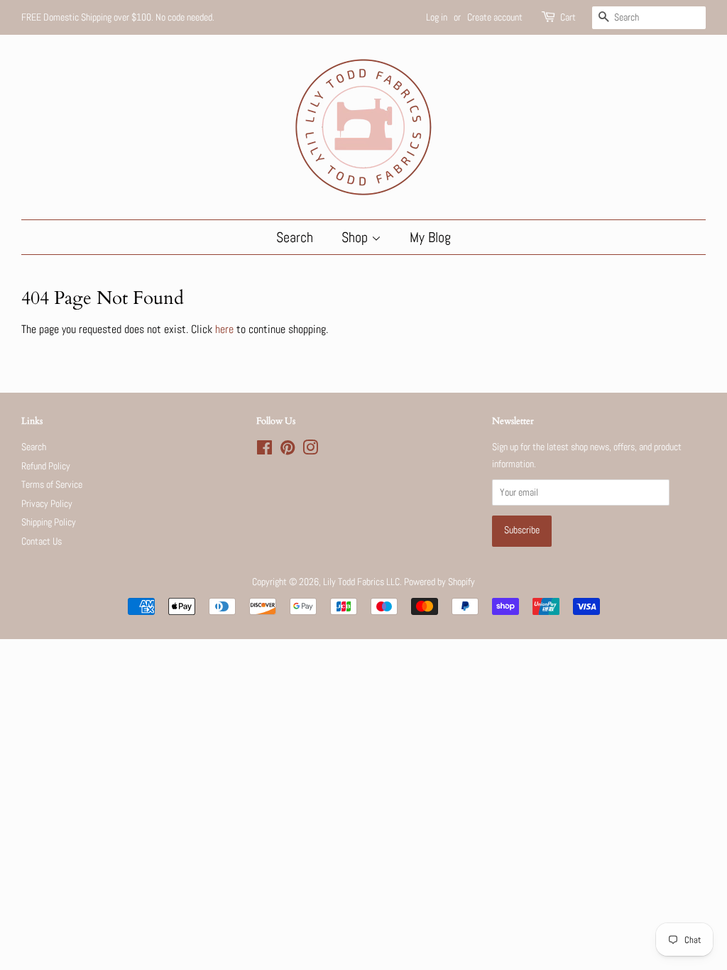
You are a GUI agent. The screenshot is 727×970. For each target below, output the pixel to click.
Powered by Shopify (439, 582)
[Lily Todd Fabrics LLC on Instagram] (310, 451)
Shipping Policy (48, 522)
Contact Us (41, 541)
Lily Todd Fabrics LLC (361, 582)
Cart (568, 17)
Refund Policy (45, 466)
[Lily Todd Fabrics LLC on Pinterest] (287, 451)
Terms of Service (51, 485)
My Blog (430, 237)
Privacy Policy (46, 504)
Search (294, 237)
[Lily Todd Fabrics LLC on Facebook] (264, 451)
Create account (495, 17)
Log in (436, 17)
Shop (356, 237)
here (224, 329)
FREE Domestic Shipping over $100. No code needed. (117, 17)
